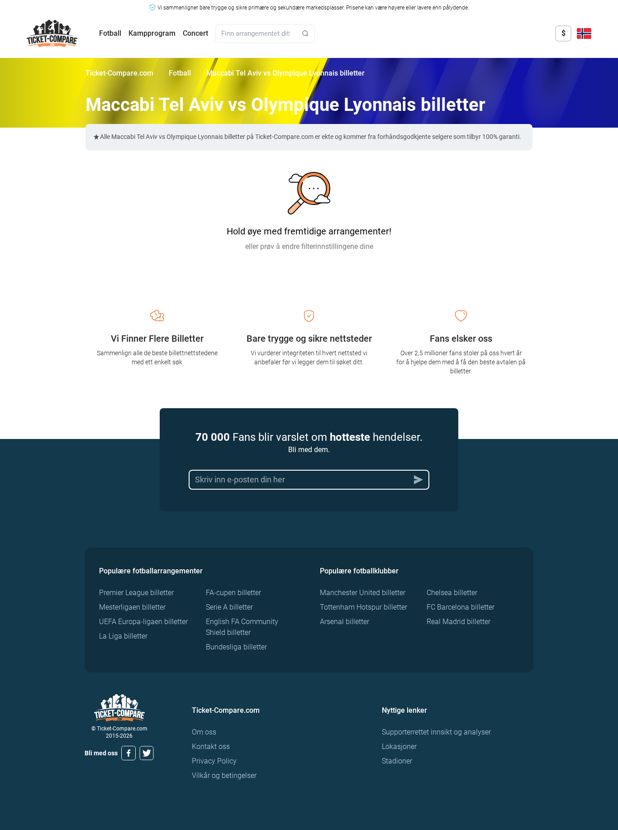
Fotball (110, 33)
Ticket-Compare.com (119, 73)
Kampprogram (152, 33)
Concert (195, 33)
